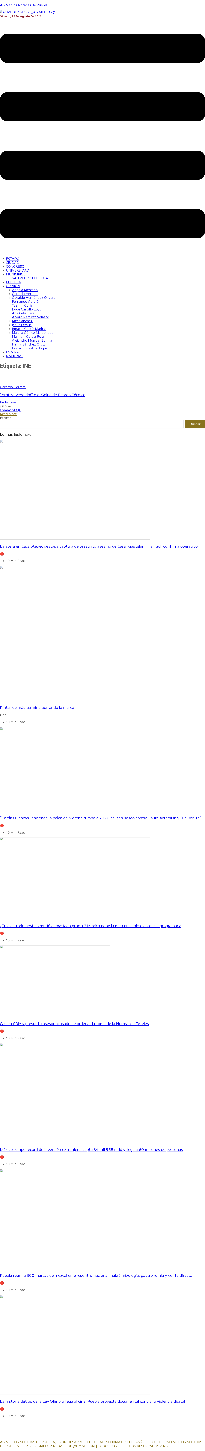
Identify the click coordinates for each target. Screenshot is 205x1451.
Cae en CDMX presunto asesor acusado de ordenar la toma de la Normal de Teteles (74, 1023)
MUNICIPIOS (16, 274)
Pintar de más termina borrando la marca (37, 707)
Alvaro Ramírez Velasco (30, 317)
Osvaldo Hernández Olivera (33, 297)
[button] (102, 136)
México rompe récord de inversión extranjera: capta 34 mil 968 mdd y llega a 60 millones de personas (91, 1149)
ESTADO (12, 259)
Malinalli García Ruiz (28, 336)
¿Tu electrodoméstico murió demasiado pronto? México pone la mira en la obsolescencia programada (90, 925)
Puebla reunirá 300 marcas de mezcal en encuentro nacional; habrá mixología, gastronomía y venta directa (96, 1275)
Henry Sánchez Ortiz (28, 344)
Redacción (8, 402)
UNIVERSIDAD (17, 270)
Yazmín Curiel (22, 305)
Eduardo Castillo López (30, 348)
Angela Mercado (25, 290)
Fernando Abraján (26, 301)
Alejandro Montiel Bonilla (32, 340)
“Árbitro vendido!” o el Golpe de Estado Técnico (42, 394)
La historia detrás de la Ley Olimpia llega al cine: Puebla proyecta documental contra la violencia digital (92, 1401)
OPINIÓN (13, 286)
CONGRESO (15, 266)
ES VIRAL (13, 352)
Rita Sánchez (22, 321)
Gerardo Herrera (25, 294)
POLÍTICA (13, 282)
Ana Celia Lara (23, 313)
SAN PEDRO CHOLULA (30, 278)
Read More (8, 414)
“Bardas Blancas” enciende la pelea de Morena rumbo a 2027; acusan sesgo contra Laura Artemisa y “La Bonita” (100, 818)
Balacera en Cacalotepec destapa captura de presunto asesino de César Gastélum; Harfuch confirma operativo (99, 546)
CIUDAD (12, 262)
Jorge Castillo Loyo (27, 309)
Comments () (11, 410)
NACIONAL (14, 356)
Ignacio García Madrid (29, 329)
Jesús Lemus (22, 325)
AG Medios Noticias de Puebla (24, 5)
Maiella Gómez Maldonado (33, 333)
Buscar (5, 418)
